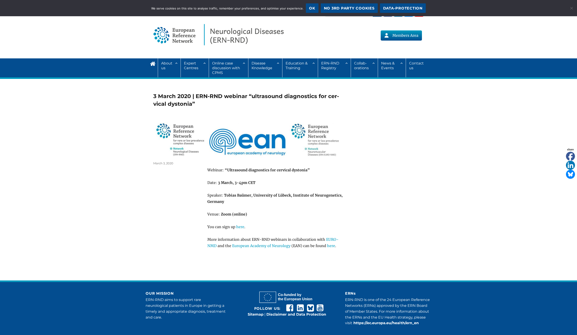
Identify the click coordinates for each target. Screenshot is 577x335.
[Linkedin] (570, 165)
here (240, 227)
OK (312, 8)
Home (154, 63)
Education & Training (297, 65)
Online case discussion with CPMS (226, 68)
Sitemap (255, 314)
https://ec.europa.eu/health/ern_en (385, 323)
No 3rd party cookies (349, 8)
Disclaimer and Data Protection (296, 314)
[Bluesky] (570, 174)
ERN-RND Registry (330, 65)
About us (166, 65)
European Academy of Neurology (261, 245)
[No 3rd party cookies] (571, 8)
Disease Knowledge (262, 65)
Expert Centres (191, 65)
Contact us (416, 65)
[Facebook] (570, 156)
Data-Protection (403, 8)
